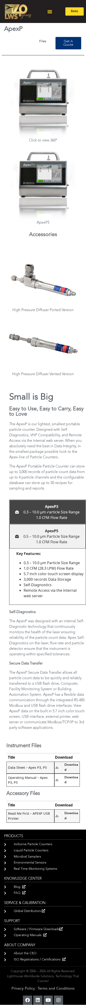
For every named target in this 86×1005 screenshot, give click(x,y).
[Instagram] (58, 1000)
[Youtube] (48, 1000)
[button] (50, 11)
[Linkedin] (37, 1000)
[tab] (47, 512)
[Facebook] (27, 1000)
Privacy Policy (23, 989)
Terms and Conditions (56, 989)
